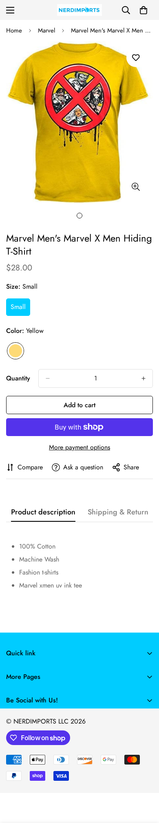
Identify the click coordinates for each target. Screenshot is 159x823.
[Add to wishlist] (135, 58)
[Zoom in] (135, 187)
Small (20, 309)
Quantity (18, 378)
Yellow (15, 351)
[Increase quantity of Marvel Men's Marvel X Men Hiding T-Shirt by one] (143, 378)
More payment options (79, 447)
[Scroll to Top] (144, 780)
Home (14, 30)
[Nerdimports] (79, 10)
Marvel (46, 30)
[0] (143, 10)
